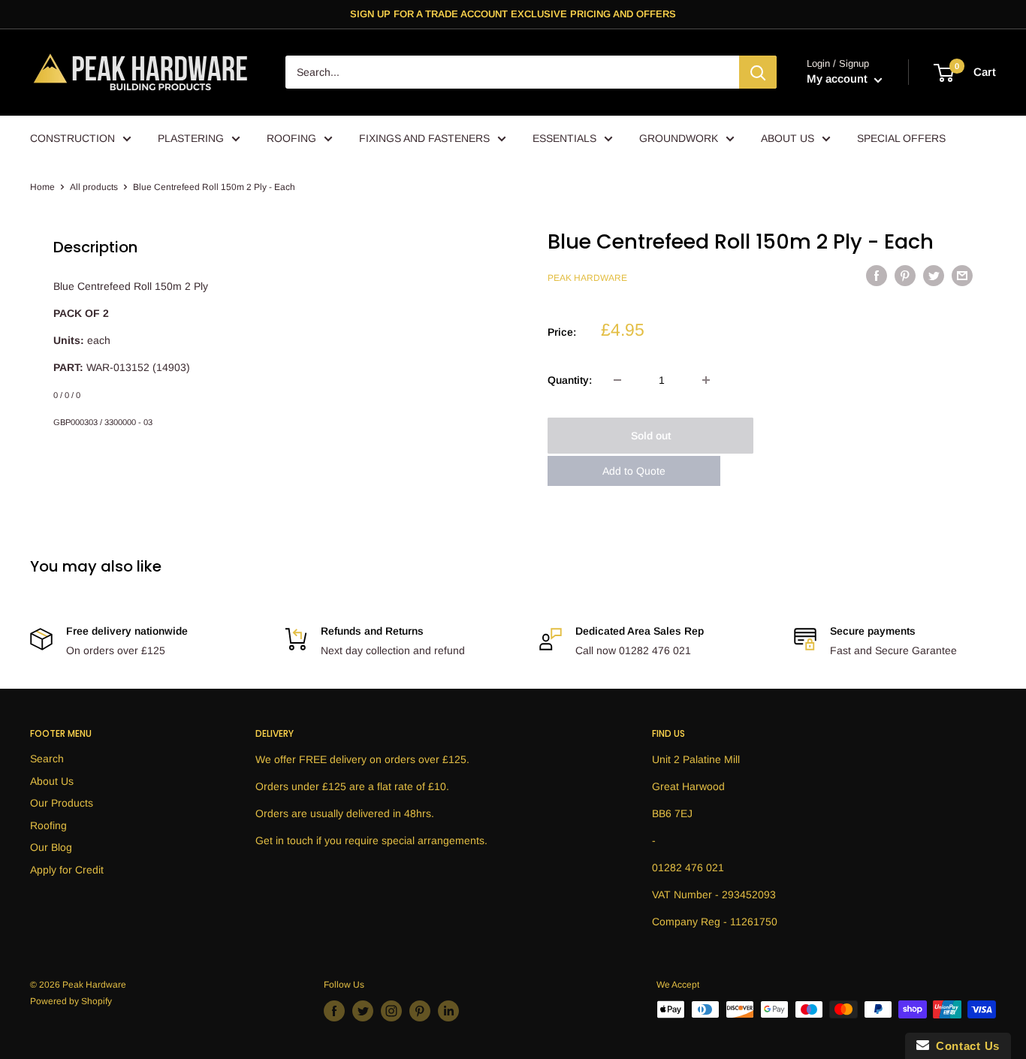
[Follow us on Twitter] (362, 1010)
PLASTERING (191, 138)
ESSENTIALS (564, 138)
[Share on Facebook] (876, 275)
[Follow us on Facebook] (334, 1010)
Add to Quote (633, 471)
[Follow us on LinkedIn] (448, 1010)
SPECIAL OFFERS (901, 138)
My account (839, 79)
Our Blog (51, 847)
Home (42, 187)
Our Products (61, 803)
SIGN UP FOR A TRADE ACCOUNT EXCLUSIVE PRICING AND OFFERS (513, 14)
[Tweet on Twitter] (933, 275)
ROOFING (291, 138)
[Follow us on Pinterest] (419, 1010)
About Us (52, 781)
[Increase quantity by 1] (706, 380)
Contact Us (964, 1045)
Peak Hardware (587, 278)
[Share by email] (962, 275)
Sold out (651, 436)
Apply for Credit (67, 870)
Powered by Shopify (71, 1001)
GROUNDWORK (678, 138)
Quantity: (570, 380)
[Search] (758, 72)
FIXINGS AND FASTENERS (424, 138)
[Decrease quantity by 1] (617, 380)
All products (94, 187)
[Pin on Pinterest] (905, 275)
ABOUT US (787, 138)
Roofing (48, 825)
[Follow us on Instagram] (391, 1010)
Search (47, 759)
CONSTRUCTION (72, 138)
